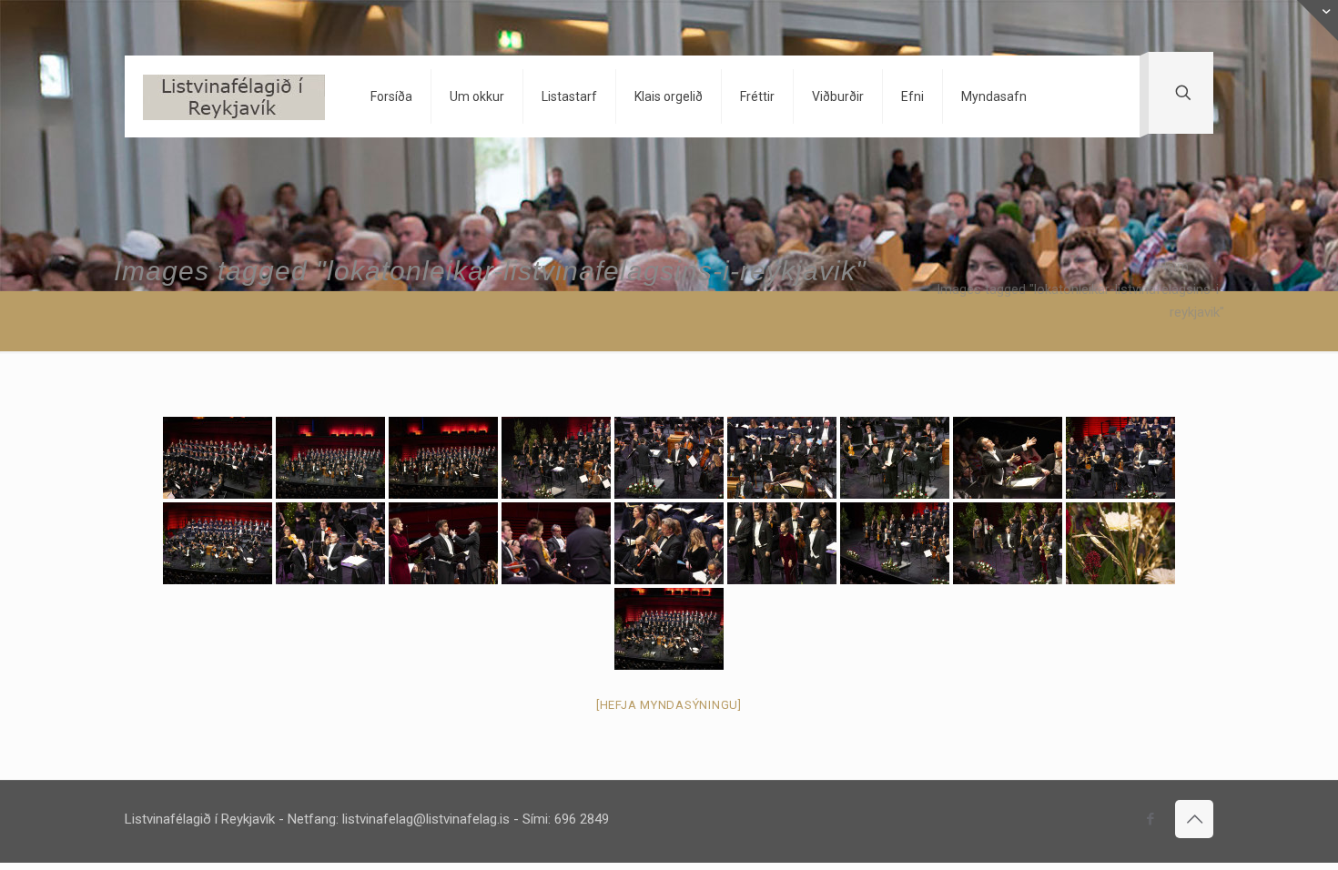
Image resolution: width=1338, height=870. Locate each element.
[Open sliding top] (1317, 20)
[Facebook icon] (1150, 819)
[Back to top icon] (1194, 819)
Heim (1173, 266)
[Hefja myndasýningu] (669, 705)
